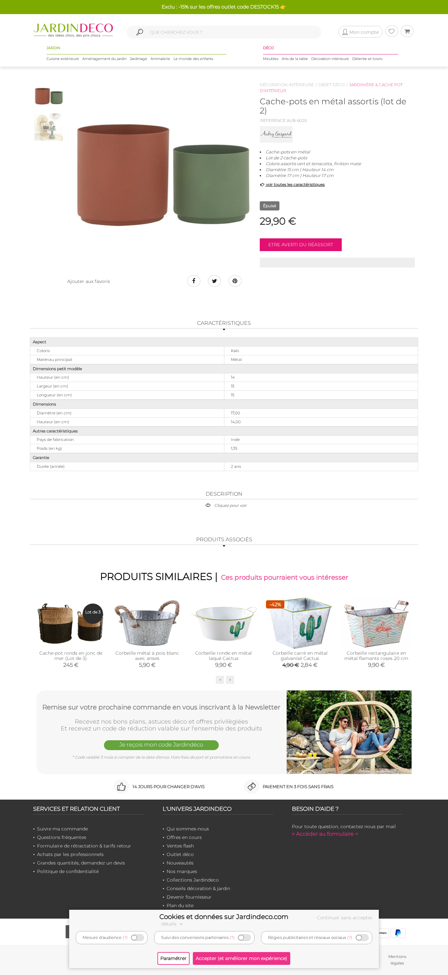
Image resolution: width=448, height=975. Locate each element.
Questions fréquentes (61, 837)
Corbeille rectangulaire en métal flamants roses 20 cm (376, 655)
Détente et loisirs (367, 58)
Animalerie (160, 58)
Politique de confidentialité (68, 871)
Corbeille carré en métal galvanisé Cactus (300, 655)
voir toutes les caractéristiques (295, 184)
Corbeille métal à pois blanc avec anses (147, 655)
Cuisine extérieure (63, 58)
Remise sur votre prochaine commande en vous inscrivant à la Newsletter (161, 707)
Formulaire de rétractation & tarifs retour (84, 846)
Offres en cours (184, 837)
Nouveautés (180, 863)
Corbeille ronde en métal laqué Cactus (223, 655)
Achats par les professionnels (70, 854)
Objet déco (331, 84)
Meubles (270, 58)
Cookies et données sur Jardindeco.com (223, 917)
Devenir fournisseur (189, 897)
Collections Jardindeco (193, 880)
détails (169, 924)
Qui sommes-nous (188, 829)
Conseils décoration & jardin (198, 888)
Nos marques (182, 871)
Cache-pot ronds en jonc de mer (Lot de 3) (70, 655)
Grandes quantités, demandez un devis (81, 863)
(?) (125, 937)
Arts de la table (295, 58)
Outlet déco (180, 854)
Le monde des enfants (193, 58)
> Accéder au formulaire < (325, 834)
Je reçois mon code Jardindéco (161, 744)
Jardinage (138, 58)
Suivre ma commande (62, 829)
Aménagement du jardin (104, 58)
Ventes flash (180, 846)
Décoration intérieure (330, 58)
